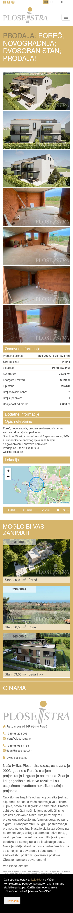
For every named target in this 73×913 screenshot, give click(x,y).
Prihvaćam (12, 901)
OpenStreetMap (64, 502)
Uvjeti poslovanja (16, 757)
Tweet (46, 510)
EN (52, 2)
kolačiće (36, 879)
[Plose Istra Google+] (9, 2)
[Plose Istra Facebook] (4, 2)
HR (46, 2)
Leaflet (54, 502)
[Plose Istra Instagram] (13, 2)
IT (62, 2)
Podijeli (11, 510)
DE (57, 2)
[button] (8, 471)
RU (67, 2)
